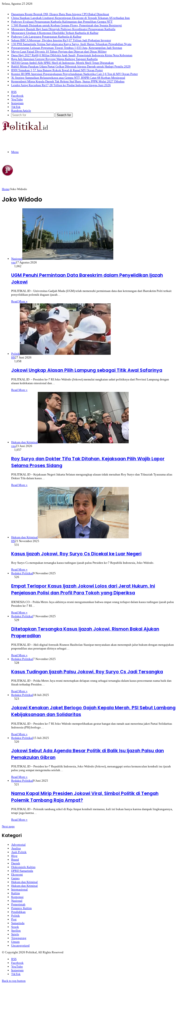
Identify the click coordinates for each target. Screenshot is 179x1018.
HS (13, 357)
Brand (15, 859)
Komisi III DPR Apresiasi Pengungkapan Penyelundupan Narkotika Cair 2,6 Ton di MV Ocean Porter (74, 74)
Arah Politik (19, 852)
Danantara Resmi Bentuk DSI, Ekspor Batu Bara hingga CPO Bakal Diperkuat (60, 14)
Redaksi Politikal (22, 573)
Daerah (15, 863)
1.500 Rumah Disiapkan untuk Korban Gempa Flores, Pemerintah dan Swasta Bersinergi (66, 25)
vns (13, 262)
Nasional (16, 900)
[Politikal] (25, 130)
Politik (15, 915)
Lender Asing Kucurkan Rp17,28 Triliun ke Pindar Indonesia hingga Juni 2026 (61, 85)
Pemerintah (18, 904)
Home (5, 189)
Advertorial (18, 844)
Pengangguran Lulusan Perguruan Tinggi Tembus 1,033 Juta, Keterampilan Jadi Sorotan (66, 48)
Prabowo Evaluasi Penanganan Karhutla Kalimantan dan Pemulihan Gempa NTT (62, 21)
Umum (15, 942)
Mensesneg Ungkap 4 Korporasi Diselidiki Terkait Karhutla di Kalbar (54, 33)
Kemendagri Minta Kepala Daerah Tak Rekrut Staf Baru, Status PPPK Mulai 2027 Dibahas (67, 81)
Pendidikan (18, 912)
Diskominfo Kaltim (23, 867)
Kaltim (15, 893)
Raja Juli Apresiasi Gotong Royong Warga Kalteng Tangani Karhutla (54, 59)
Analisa (16, 848)
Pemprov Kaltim (21, 908)
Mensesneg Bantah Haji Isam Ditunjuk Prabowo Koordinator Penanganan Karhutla (63, 29)
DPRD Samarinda (22, 871)
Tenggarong (18, 938)
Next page (8, 826)
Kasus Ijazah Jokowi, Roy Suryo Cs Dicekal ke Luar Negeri (76, 554)
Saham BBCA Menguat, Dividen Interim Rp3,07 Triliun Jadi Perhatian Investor (61, 40)
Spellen (16, 930)
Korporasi (17, 897)
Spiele (15, 934)
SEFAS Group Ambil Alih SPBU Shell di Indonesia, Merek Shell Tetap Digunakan (62, 62)
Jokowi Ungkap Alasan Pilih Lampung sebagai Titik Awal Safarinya (86, 370)
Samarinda (17, 923)
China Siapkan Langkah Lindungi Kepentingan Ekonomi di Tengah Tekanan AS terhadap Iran (70, 18)
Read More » (19, 301)
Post (14, 919)
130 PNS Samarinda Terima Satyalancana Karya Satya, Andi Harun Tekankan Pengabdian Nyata (71, 44)
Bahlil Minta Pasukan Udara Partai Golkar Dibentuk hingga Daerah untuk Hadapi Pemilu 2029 (71, 66)
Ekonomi (17, 874)
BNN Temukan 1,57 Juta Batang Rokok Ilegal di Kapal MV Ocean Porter (57, 70)
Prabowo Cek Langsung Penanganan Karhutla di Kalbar (46, 36)
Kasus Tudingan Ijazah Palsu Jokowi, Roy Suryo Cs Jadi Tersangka (87, 672)
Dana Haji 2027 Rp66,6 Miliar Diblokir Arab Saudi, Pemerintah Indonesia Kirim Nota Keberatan (71, 55)
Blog (14, 856)
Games (15, 878)
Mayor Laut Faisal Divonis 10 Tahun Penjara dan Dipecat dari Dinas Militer (59, 51)
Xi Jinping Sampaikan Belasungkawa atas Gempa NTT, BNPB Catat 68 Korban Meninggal (68, 77)
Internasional (19, 889)
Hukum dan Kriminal (24, 882)
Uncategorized (20, 945)
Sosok (15, 927)
